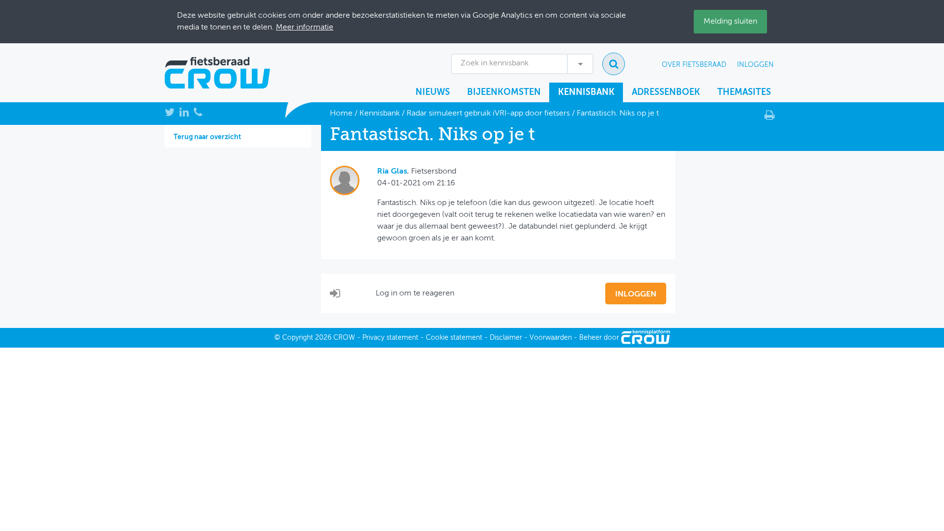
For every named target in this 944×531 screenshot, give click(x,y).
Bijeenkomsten (504, 92)
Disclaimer (506, 337)
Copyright (297, 337)
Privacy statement (390, 337)
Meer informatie (304, 27)
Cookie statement (454, 337)
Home (341, 114)
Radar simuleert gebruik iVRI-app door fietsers (488, 114)
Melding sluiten (730, 22)
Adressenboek (666, 92)
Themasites (744, 92)
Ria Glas (392, 172)
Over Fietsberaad (694, 64)
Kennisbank (586, 92)
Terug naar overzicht (207, 137)
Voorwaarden (551, 337)
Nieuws (432, 92)
